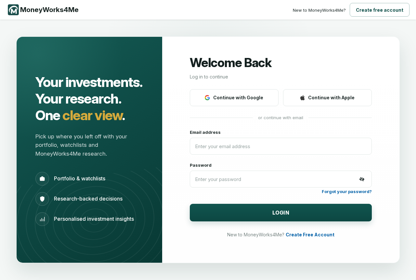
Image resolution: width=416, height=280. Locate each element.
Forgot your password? (347, 191)
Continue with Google (238, 97)
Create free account (379, 10)
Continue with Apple (331, 97)
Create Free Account (310, 234)
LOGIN (281, 212)
